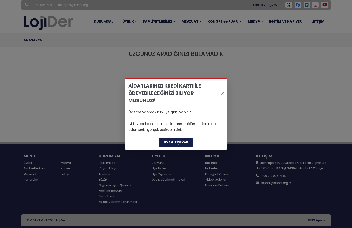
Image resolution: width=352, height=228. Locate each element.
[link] (176, 114)
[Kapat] (222, 93)
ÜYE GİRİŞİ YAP (176, 142)
